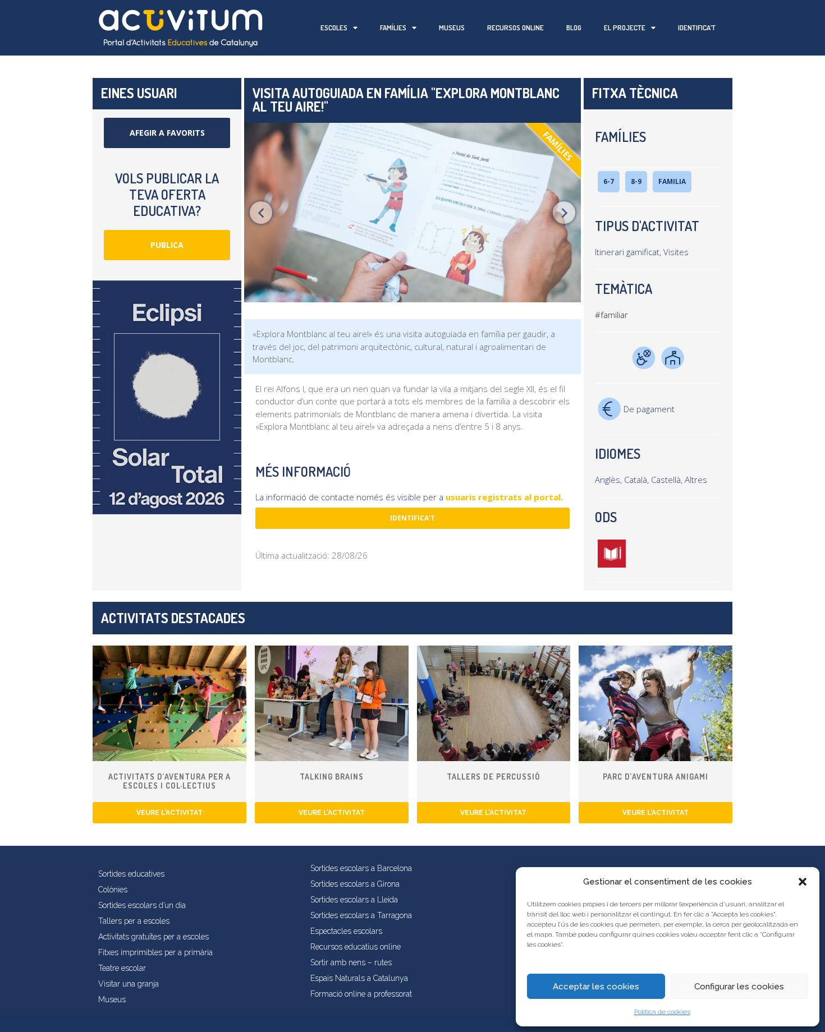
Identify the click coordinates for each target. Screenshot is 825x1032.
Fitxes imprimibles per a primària (155, 952)
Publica (167, 244)
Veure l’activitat (169, 813)
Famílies (393, 27)
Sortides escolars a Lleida (354, 899)
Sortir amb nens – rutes (351, 962)
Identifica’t (697, 27)
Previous (261, 212)
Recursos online (515, 27)
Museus (452, 27)
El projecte (624, 27)
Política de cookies (662, 1012)
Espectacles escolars (346, 931)
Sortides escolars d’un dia (142, 905)
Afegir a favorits (167, 132)
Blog (573, 27)
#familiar (611, 314)
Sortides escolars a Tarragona (361, 915)
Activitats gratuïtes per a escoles (153, 936)
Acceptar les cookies (596, 987)
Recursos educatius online (355, 946)
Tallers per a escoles (133, 920)
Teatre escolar (122, 968)
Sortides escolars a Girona (355, 883)
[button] (802, 881)
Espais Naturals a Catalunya (359, 978)
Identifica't (412, 518)
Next (564, 212)
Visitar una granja (128, 983)
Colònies (112, 889)
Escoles (333, 27)
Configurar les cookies (739, 987)
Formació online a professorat (361, 993)
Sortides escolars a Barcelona (361, 868)
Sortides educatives (131, 873)
